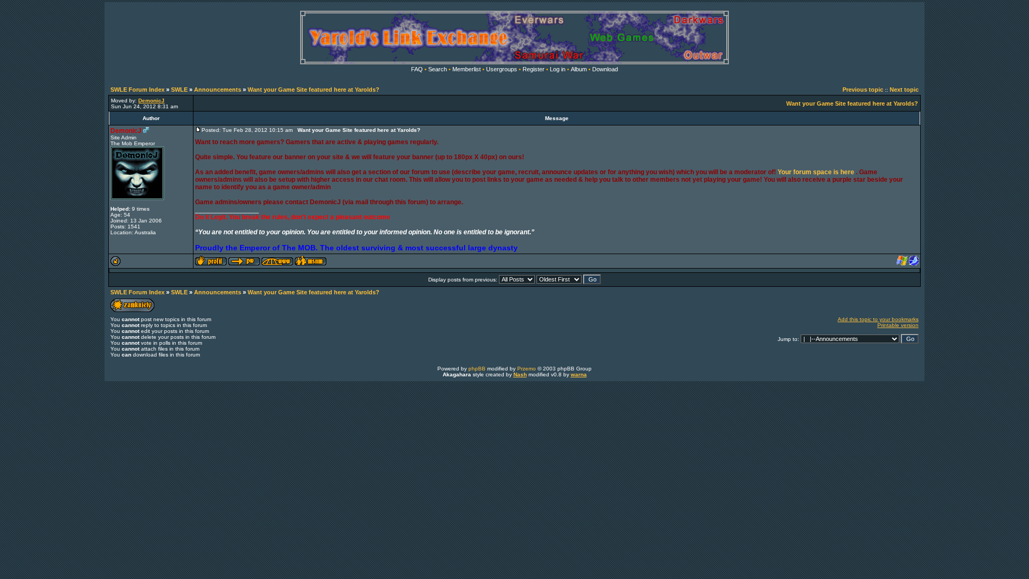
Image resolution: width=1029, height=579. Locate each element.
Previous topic (862, 89)
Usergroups (501, 69)
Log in (557, 69)
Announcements (217, 89)
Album (579, 69)
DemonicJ (125, 131)
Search (437, 69)
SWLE (179, 89)
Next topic (904, 89)
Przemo (526, 369)
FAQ (417, 69)
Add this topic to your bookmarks (878, 319)
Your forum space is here (816, 172)
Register (534, 69)
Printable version (898, 325)
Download (605, 69)
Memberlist (466, 69)
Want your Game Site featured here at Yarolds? (313, 89)
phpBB (477, 369)
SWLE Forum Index (137, 89)
